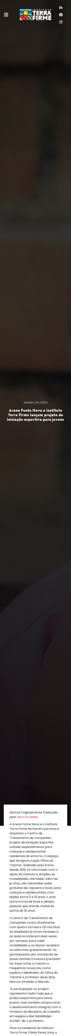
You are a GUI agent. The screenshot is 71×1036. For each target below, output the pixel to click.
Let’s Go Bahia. (27, 817)
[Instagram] (61, 21)
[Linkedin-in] (61, 7)
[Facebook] (61, 14)
